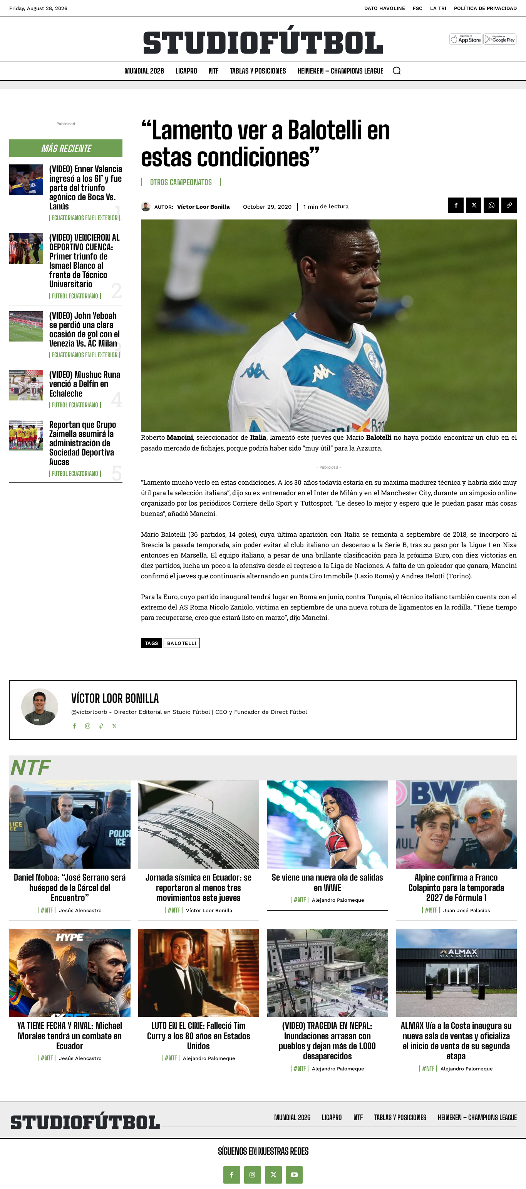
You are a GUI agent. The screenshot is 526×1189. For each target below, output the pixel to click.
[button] (396, 70)
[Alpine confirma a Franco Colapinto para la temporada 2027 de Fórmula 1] (456, 829)
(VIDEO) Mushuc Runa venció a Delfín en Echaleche (84, 383)
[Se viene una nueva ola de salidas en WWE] (327, 829)
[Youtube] (294, 1174)
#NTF (46, 910)
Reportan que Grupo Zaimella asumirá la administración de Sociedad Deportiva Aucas (82, 443)
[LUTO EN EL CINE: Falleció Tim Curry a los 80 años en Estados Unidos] (199, 977)
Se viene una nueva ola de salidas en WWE (327, 882)
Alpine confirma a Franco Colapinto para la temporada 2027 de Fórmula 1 (456, 887)
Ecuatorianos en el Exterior (84, 218)
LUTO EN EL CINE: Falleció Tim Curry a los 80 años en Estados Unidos (198, 1035)
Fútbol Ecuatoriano (75, 296)
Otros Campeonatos (181, 182)
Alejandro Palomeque (338, 900)
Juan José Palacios (466, 910)
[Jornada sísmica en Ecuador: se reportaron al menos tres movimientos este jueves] (199, 829)
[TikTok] (101, 724)
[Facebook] (456, 205)
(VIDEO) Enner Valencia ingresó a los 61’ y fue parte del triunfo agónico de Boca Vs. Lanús (85, 187)
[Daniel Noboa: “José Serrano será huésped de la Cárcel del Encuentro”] (70, 829)
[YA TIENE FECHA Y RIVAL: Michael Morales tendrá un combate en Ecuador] (70, 977)
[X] (473, 205)
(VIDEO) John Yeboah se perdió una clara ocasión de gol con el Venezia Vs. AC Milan (84, 329)
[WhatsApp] (491, 205)
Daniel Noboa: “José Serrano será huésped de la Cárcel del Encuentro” (70, 887)
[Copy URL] (509, 205)
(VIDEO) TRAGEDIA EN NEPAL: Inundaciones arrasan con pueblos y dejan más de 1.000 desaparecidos (327, 1040)
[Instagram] (87, 724)
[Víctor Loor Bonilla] (147, 206)
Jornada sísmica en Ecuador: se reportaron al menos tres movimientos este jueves (198, 887)
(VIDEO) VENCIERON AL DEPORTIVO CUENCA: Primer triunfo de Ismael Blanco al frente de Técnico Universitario (84, 260)
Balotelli (182, 643)
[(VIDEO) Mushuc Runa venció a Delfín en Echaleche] (26, 385)
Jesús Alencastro (80, 910)
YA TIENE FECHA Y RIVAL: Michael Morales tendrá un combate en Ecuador (69, 1035)
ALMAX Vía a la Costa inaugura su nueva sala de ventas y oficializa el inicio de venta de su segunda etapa (456, 1040)
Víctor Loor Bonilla (203, 206)
